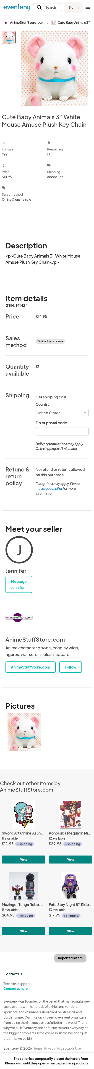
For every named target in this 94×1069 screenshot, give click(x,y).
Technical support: (17, 986)
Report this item (70, 958)
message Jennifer (49, 488)
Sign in (73, 7)
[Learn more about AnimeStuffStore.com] (19, 617)
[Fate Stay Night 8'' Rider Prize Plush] (70, 903)
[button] (47, 7)
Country (43, 404)
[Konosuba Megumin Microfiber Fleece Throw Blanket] (70, 831)
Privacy (49, 1048)
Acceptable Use (69, 1048)
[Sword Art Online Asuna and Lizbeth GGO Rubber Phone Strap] (23, 831)
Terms (38, 1048)
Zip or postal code (51, 422)
